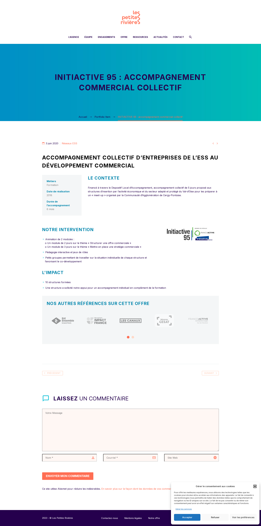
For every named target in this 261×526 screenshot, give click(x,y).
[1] (128, 337)
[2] (133, 337)
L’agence (73, 37)
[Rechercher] (190, 37)
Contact (178, 37)
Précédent (54, 373)
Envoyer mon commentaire (68, 476)
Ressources (140, 37)
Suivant (209, 373)
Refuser (215, 517)
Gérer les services (184, 509)
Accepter (187, 517)
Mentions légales (133, 518)
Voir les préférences (243, 517)
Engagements (106, 37)
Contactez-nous (109, 518)
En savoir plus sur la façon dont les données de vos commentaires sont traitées (147, 488)
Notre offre (154, 518)
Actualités (160, 37)
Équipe (88, 37)
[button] (254, 486)
